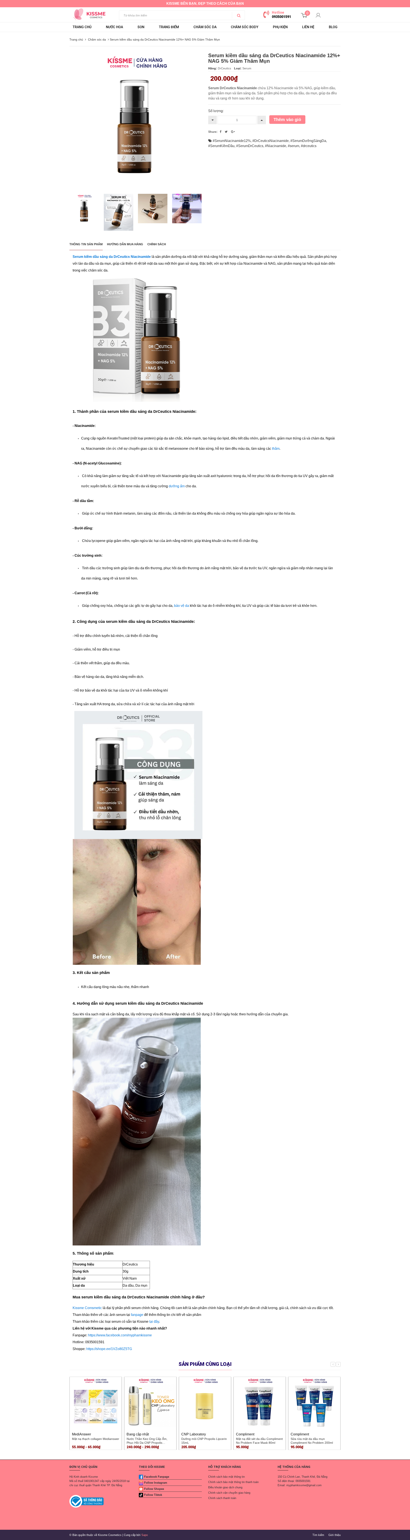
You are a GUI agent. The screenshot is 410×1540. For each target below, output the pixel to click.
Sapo (144, 1535)
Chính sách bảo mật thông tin (226, 1476)
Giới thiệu (334, 1535)
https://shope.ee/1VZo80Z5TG (109, 1349)
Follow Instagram (155, 1482)
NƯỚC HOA (114, 27)
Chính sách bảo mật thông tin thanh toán (233, 1482)
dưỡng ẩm (177, 486)
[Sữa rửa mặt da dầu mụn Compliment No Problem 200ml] (314, 1403)
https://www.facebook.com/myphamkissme (120, 1335)
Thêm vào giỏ (287, 119)
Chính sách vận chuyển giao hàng (229, 1492)
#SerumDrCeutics (249, 146)
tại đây (154, 1321)
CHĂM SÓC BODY (244, 27)
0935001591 (281, 17)
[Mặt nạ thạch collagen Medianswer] (96, 1403)
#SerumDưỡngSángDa (308, 141)
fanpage (137, 1315)
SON (141, 27)
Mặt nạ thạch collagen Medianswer (95, 1439)
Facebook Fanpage (156, 1476)
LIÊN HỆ (308, 27)
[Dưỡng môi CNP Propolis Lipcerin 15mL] (205, 1403)
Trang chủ (82, 27)
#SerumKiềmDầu (221, 146)
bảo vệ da (181, 605)
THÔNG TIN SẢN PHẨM (86, 244)
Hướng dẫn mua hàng (125, 244)
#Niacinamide (275, 146)
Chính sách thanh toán (222, 1498)
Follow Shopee (154, 1488)
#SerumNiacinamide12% (232, 141)
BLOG (333, 27)
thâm (276, 448)
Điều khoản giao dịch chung (225, 1487)
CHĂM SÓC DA (205, 27)
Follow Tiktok (153, 1494)
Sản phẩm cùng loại (205, 1364)
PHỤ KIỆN (280, 27)
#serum (293, 146)
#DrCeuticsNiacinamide (270, 141)
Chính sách (156, 244)
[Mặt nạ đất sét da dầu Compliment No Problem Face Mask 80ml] (260, 1403)
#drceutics (308, 146)
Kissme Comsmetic (87, 1308)
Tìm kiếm (318, 1535)
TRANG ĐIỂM (169, 27)
